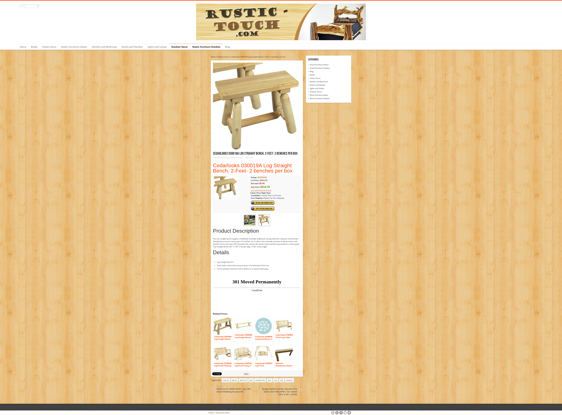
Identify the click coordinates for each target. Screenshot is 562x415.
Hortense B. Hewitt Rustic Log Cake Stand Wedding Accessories (234, 389)
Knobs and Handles (132, 46)
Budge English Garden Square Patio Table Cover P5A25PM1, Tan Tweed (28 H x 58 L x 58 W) (279, 390)
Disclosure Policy (222, 412)
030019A (226, 380)
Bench (234, 380)
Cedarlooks (260, 380)
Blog (227, 46)
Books (34, 46)
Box (251, 380)
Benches (243, 380)
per (281, 380)
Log (275, 380)
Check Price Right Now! (260, 193)
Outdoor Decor (179, 46)
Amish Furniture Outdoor (320, 68)
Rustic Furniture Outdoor (206, 46)
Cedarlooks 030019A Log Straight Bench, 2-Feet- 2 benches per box (253, 168)
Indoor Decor (49, 46)
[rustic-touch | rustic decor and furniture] (281, 39)
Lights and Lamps (157, 46)
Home (23, 46)
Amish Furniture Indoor (319, 64)
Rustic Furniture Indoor (74, 46)
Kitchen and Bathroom (104, 46)
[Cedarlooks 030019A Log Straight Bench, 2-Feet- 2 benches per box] (225, 199)
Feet (269, 380)
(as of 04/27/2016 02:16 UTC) (261, 190)
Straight (289, 380)
